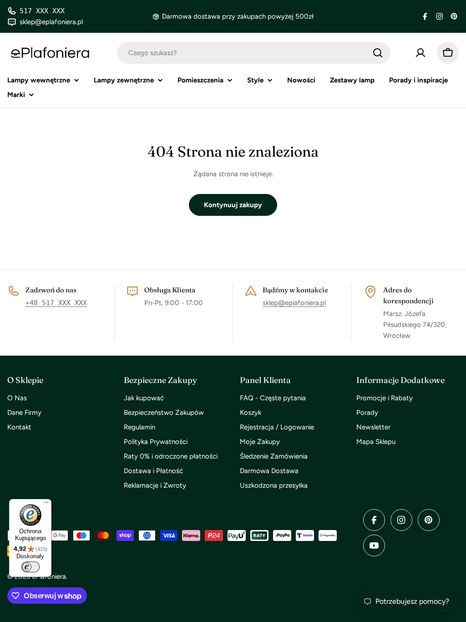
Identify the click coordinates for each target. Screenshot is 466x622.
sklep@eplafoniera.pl (294, 303)
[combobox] (253, 53)
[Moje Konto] (420, 52)
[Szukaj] (377, 52)
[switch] (30, 566)
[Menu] (46, 504)
